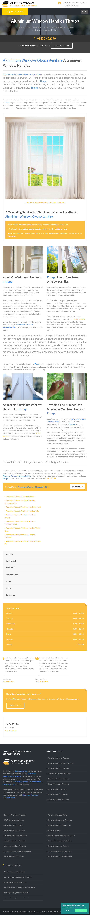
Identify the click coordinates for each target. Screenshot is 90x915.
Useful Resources (13, 865)
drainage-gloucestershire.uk (14, 872)
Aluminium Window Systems (59, 779)
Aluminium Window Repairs (58, 794)
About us (9, 554)
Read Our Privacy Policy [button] (79, 907)
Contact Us (77, 487)
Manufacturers (12, 575)
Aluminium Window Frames (58, 758)
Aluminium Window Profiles (14, 831)
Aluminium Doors (54, 831)
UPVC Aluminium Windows (14, 820)
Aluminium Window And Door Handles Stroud (23, 507)
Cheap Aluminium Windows (58, 784)
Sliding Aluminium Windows (58, 800)
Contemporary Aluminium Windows (17, 851)
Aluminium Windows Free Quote (60, 856)
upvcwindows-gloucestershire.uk (16, 898)
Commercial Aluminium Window (60, 851)
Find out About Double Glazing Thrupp (45, 203)
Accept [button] (81, 910)
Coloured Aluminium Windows (15, 836)
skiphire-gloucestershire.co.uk (15, 882)
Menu (84, 12)
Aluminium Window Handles (58, 768)
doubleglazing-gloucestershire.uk (16, 893)
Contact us (10, 595)
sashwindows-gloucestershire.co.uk (17, 877)
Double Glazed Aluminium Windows (61, 836)
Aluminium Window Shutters (58, 846)
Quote (8, 588)
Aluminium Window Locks (58, 789)
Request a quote (14, 12)
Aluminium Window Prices (14, 856)
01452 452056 (71, 5)
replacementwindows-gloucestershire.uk (19, 887)
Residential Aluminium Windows (60, 841)
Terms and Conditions (59, 911)
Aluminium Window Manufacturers (61, 763)
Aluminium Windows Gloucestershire (20, 497)
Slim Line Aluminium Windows (59, 774)
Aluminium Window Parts (57, 815)
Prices (8, 581)
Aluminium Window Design (14, 825)
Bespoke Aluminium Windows (15, 815)
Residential (10, 568)
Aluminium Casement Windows (60, 820)
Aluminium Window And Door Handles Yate (22, 511)
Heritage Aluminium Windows (15, 841)
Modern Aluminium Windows (15, 846)
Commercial (11, 561)
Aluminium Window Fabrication (59, 825)
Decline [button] (68, 910)
